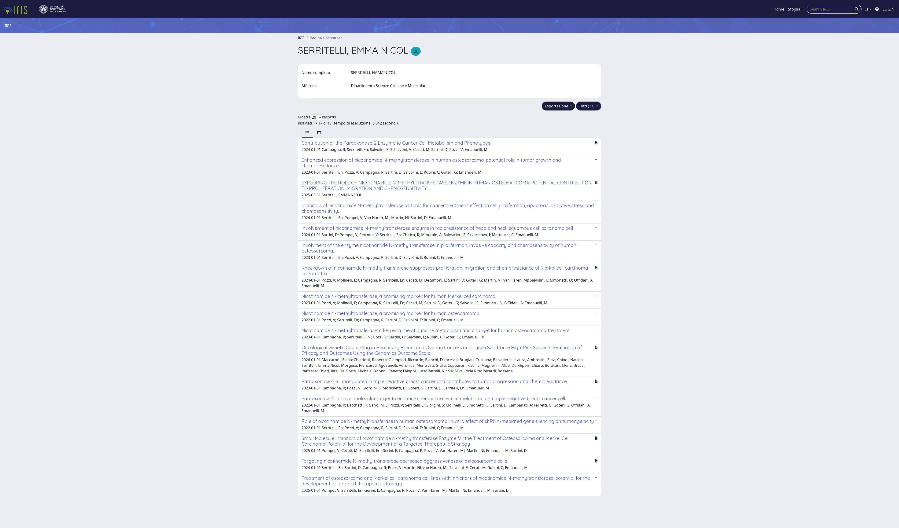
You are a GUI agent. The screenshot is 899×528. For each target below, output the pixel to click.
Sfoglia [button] (794, 9)
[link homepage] (17, 9)
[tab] (307, 133)
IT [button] (867, 9)
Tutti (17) (587, 106)
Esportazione (557, 106)
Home (779, 9)
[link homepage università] (52, 9)
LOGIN (888, 9)
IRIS (301, 37)
